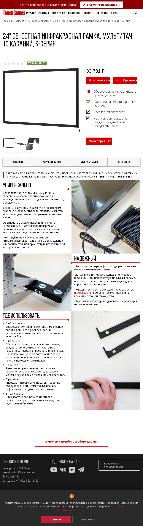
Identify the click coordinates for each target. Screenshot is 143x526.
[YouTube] (53, 471)
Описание (18, 161)
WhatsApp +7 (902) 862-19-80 (20, 480)
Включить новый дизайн (103, 4)
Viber (18, 476)
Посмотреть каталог (100, 141)
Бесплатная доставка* (109, 112)
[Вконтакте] (63, 471)
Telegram (8, 476)
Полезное (74, 13)
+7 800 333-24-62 (23, 468)
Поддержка (59, 13)
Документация (89, 161)
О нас (114, 13)
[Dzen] (72, 471)
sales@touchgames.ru (25, 472)
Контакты (102, 13)
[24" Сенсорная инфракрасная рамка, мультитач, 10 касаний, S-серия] (41, 101)
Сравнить (129, 80)
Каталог (31, 13)
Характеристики (52, 161)
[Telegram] (81, 471)
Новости (87, 13)
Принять (56, 519)
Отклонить (87, 519)
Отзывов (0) (124, 161)
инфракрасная (83, 292)
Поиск (136, 13)
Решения (43, 13)
